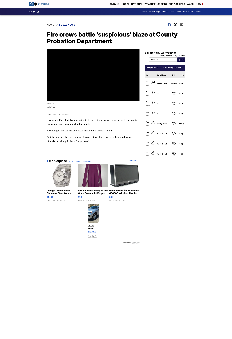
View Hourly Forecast (172, 68)
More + (198, 11)
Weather (150, 4)
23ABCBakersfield (31, 12)
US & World (188, 11)
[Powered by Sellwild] (135, 243)
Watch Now (194, 4)
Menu (113, 4)
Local (125, 4)
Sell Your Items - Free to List (79, 161)
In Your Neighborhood (158, 11)
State (179, 11)
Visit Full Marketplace (130, 161)
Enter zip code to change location (172, 56)
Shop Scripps (177, 4)
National (137, 4)
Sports (162, 4)
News (144, 11)
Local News (67, 24)
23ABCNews (35, 12)
